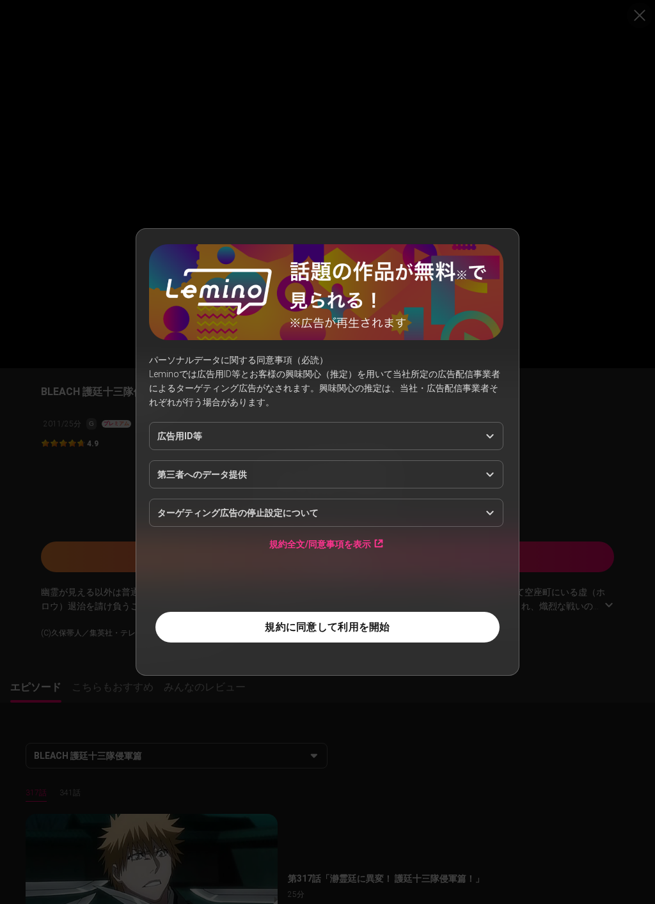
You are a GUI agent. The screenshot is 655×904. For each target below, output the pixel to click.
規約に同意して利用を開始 (327, 627)
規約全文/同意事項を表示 (320, 544)
